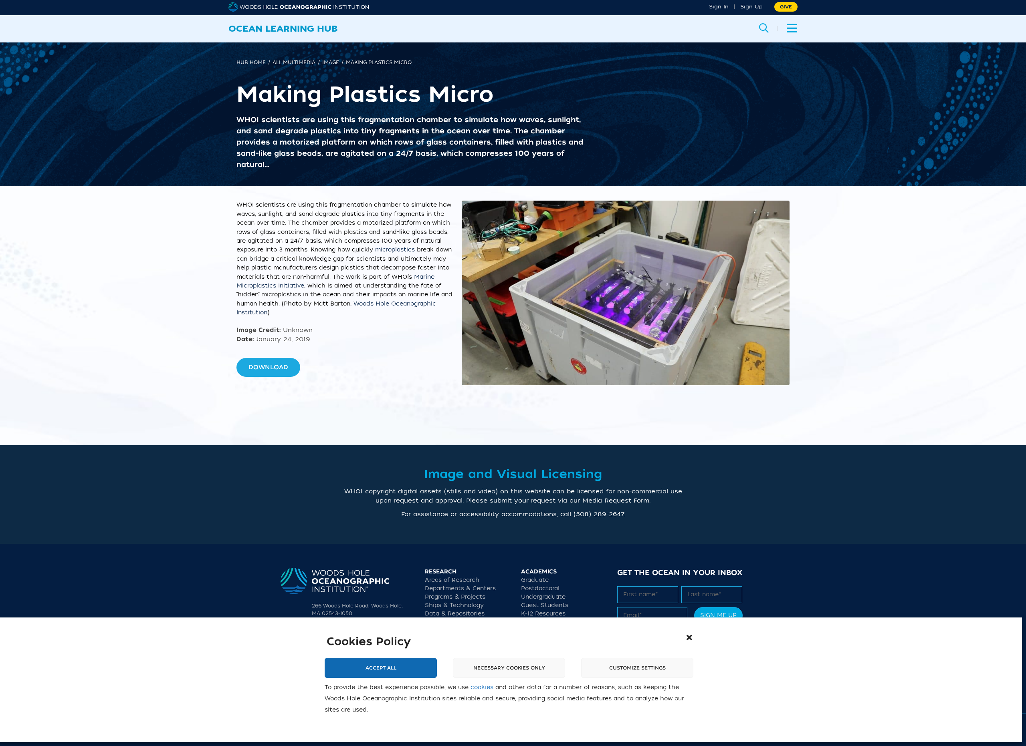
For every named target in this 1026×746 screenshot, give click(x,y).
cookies (482, 688)
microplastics (395, 249)
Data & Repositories (455, 613)
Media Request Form (615, 501)
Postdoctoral (540, 588)
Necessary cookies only (509, 668)
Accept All (381, 668)
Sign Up (751, 6)
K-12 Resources (543, 613)
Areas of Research (452, 580)
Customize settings (637, 668)
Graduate (535, 580)
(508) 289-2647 (599, 514)
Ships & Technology (454, 605)
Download (268, 367)
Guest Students (544, 605)
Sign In (719, 6)
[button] (689, 637)
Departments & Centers (460, 588)
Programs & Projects (455, 597)
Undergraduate (543, 597)
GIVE (786, 7)
